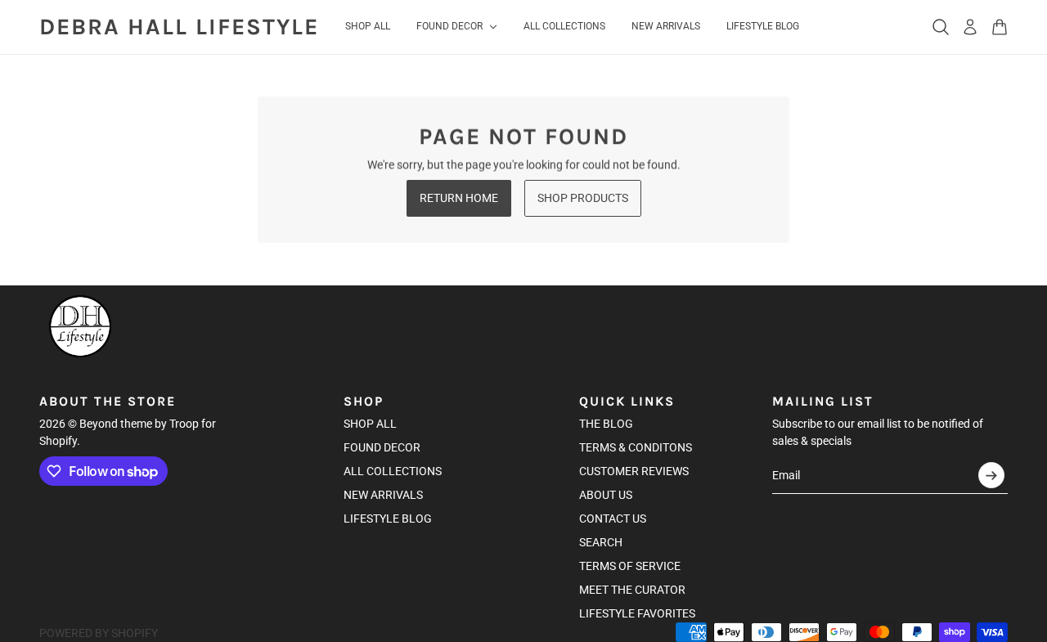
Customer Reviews (634, 471)
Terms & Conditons (635, 447)
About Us (605, 494)
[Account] (970, 27)
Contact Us (612, 518)
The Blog (606, 423)
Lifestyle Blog (388, 518)
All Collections (393, 471)
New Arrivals (383, 494)
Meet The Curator (632, 589)
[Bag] (999, 27)
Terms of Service (630, 565)
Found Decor (382, 447)
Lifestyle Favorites (637, 613)
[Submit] (991, 475)
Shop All (370, 423)
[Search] (940, 27)
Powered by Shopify (98, 633)
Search (600, 542)
